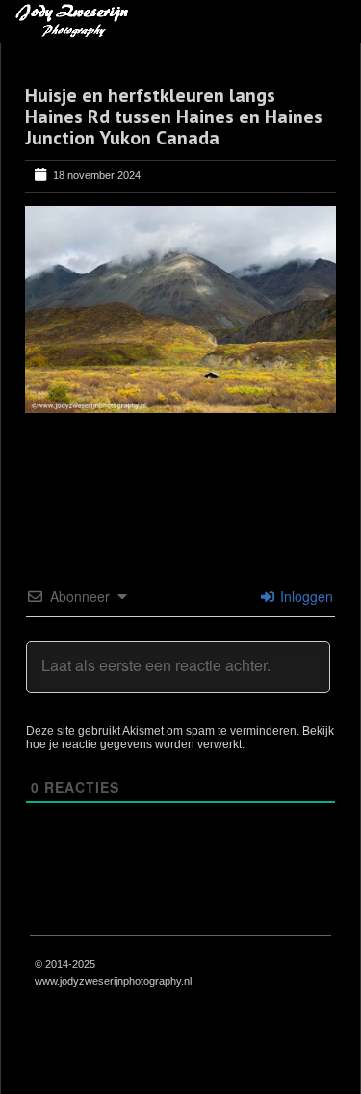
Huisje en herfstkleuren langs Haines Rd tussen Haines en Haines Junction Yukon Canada (173, 116)
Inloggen (304, 596)
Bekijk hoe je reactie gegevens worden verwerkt (180, 737)
